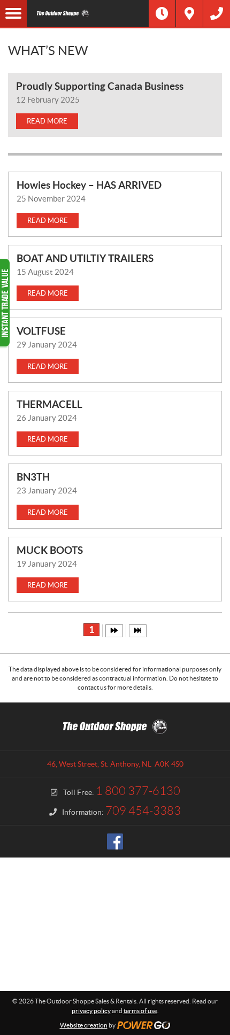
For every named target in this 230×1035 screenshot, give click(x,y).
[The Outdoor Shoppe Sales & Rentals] (88, 13)
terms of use (140, 1010)
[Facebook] (115, 841)
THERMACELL (49, 404)
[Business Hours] (162, 13)
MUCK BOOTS (50, 550)
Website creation (84, 1025)
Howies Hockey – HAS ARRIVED (89, 185)
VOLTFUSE (41, 331)
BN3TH (33, 477)
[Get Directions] (189, 13)
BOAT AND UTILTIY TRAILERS (85, 258)
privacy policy (91, 1010)
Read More (47, 121)
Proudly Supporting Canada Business (99, 86)
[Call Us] (216, 13)
